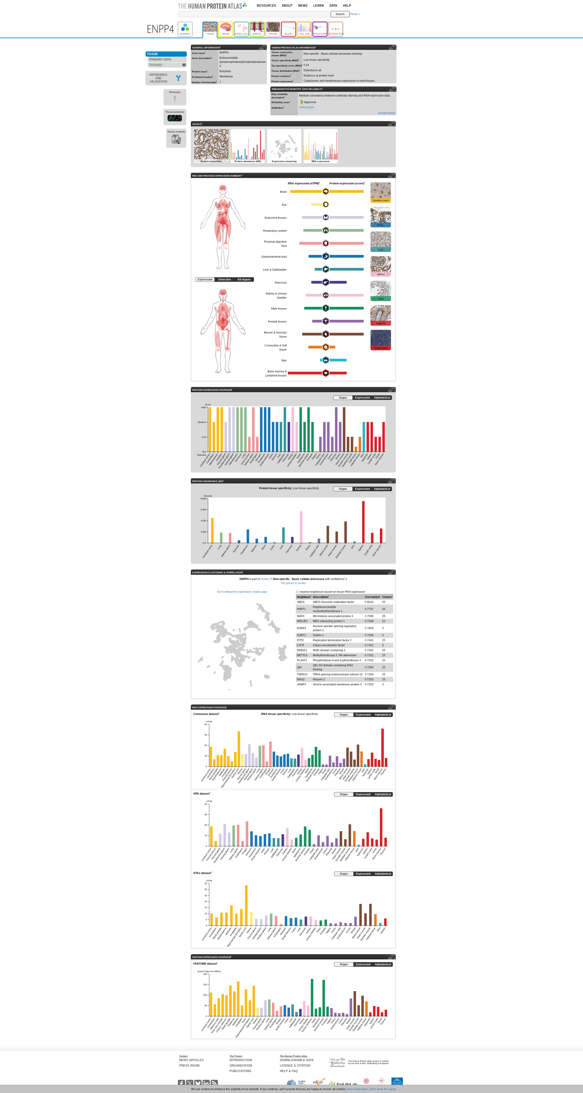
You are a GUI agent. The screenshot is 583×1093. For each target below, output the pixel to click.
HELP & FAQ (289, 1071)
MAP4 (300, 616)
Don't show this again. (382, 1089)
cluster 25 (267, 579)
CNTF (300, 645)
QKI (299, 667)
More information (357, 1089)
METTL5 (302, 655)
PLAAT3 (302, 660)
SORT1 (301, 635)
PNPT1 (301, 609)
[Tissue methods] (176, 140)
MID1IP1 (302, 621)
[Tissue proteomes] (175, 118)
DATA (333, 5)
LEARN (318, 5)
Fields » (355, 14)
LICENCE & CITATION (295, 1065)
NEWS (303, 5)
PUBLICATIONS (240, 1071)
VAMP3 (301, 684)
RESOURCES (266, 5)
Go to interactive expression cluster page (242, 591)
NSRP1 (301, 628)
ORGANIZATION (241, 1065)
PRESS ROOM (189, 1065)
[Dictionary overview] (175, 99)
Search (340, 14)
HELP (347, 5)
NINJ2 (301, 679)
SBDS (300, 602)
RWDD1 (302, 650)
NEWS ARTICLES (191, 1060)
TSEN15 (302, 674)
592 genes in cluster (293, 583)
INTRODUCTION (241, 1060)
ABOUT (287, 5)
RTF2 (300, 640)
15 (297, 591)
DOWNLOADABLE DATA (297, 1060)
